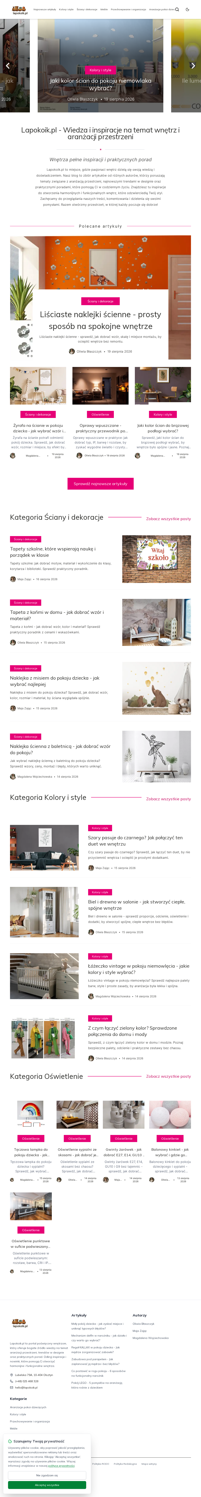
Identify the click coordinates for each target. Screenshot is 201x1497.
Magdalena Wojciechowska (151, 1338)
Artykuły (79, 1315)
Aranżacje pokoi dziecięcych (165, 9)
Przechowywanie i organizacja (128, 9)
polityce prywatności (61, 1465)
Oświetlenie (100, 414)
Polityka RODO (100, 1463)
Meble (104, 9)
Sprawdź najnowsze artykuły (100, 483)
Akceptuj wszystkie (47, 1485)
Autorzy (140, 1315)
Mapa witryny (149, 1463)
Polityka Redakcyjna (125, 1463)
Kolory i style (66, 9)
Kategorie (18, 1398)
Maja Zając (140, 1331)
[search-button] (177, 9)
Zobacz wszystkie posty (168, 518)
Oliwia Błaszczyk (143, 1324)
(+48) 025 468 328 (26, 1381)
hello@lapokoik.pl (26, 1387)
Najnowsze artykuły (45, 9)
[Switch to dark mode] (187, 9)
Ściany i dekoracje (87, 9)
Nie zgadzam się (47, 1475)
